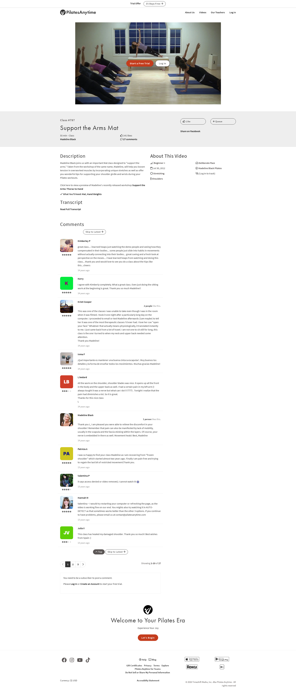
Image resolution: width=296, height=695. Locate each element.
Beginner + (159, 162)
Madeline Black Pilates (210, 168)
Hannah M (83, 497)
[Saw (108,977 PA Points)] (66, 489)
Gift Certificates (134, 665)
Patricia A (82, 449)
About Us (190, 12)
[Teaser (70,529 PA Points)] (66, 462)
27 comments (130, 139)
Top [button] (100, 551)
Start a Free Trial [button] (140, 63)
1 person (147, 419)
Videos (202, 12)
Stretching (158, 173)
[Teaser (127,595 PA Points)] (66, 292)
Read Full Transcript (70, 209)
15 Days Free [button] (153, 3)
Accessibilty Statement (148, 680)
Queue (218, 121)
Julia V (81, 528)
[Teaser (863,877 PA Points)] (66, 315)
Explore (165, 665)
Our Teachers (218, 12)
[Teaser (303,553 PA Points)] (66, 367)
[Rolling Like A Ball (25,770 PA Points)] (66, 390)
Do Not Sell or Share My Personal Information (147, 672)
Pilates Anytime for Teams (147, 668)
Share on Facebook (190, 131)
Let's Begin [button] (148, 637)
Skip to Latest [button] (93, 231)
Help (143, 659)
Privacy (147, 665)
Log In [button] (162, 63)
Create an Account (89, 583)
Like (187, 121)
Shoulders (157, 178)
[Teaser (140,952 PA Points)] (66, 254)
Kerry (81, 278)
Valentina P (84, 475)
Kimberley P (84, 240)
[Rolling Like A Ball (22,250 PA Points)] (66, 541)
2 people (148, 305)
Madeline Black (68, 139)
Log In (232, 12)
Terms (156, 665)
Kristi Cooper (85, 301)
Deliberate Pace (207, 162)
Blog (153, 659)
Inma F (81, 354)
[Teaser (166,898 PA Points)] (66, 511)
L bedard (82, 377)
